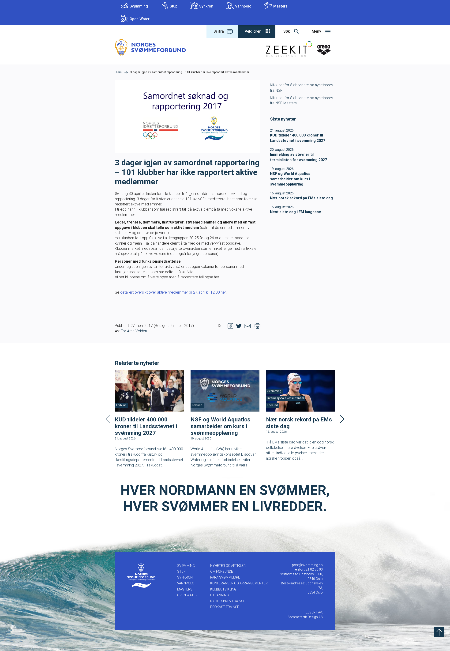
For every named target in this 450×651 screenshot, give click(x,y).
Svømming (139, 6)
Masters (280, 6)
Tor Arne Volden (134, 331)
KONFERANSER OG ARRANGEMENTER (239, 583)
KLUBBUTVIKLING (223, 589)
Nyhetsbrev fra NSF (227, 601)
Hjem (118, 72)
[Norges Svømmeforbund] (150, 47)
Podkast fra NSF (224, 607)
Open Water (140, 19)
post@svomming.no (307, 565)
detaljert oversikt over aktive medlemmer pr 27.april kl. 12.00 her (173, 292)
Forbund (121, 405)
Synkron (206, 6)
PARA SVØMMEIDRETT (227, 577)
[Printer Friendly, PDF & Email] (257, 325)
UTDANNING (219, 595)
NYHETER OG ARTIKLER (228, 566)
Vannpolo (243, 6)
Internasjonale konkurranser (285, 398)
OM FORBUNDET (222, 571)
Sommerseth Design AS (305, 617)
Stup (173, 6)
